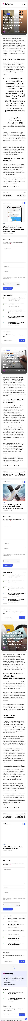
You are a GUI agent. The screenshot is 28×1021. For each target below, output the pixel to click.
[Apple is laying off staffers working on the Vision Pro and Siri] (5, 324)
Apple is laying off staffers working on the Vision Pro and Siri (16, 323)
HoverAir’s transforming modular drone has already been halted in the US (16, 311)
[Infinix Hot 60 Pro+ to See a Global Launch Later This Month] (14, 834)
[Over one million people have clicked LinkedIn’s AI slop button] (5, 318)
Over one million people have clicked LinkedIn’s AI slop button (16, 317)
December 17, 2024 (15, 123)
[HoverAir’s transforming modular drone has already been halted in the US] (5, 311)
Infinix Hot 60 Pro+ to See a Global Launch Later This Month (13, 847)
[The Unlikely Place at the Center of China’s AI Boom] (5, 305)
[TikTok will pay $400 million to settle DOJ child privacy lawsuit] (5, 299)
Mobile (8, 14)
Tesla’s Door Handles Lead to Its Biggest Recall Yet (15, 993)
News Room (8, 31)
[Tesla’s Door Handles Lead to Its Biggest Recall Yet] (5, 994)
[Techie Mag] (8, 4)
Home (4, 14)
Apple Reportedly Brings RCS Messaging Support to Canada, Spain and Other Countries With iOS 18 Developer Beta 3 (13, 228)
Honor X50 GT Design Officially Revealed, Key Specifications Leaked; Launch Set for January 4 (13, 506)
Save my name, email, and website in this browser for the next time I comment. (14, 278)
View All (24, 295)
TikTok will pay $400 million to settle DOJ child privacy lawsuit (16, 298)
